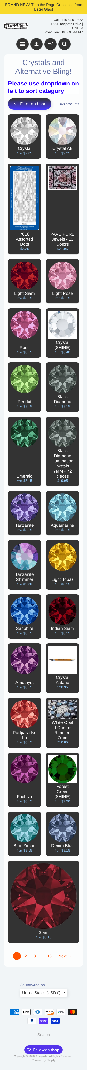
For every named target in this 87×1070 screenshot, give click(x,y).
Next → (64, 956)
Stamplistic (41, 1056)
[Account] (36, 44)
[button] (29, 104)
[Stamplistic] (16, 26)
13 (49, 956)
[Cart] (50, 44)
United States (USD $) (41, 993)
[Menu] (22, 44)
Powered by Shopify (43, 1060)
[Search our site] (64, 44)
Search (43, 1035)
